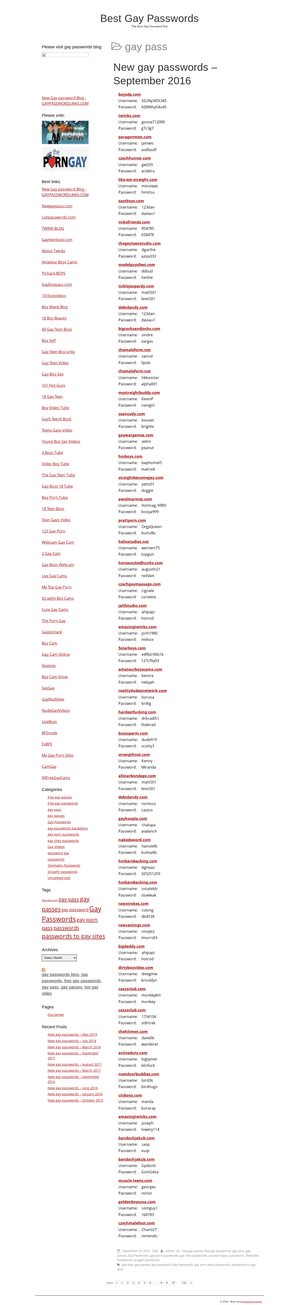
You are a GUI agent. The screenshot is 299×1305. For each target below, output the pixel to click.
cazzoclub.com (132, 988)
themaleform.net (134, 349)
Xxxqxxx (49, 665)
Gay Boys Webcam (58, 564)
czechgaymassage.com (139, 584)
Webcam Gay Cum (58, 542)
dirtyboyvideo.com (135, 967)
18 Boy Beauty (54, 318)
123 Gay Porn (53, 531)
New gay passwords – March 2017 (74, 1070)
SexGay (48, 688)
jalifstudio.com (132, 605)
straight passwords (146, 1260)
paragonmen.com (135, 136)
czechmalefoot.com (136, 1223)
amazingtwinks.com (137, 626)
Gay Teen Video (55, 362)
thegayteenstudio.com (139, 243)
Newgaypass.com (57, 206)
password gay (218, 1255)
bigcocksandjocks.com (139, 328)
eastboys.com (131, 200)
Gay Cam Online (56, 654)
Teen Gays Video (56, 519)
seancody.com (131, 413)
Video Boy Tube (55, 463)
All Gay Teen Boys (57, 329)
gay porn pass (204, 1264)
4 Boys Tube (52, 452)
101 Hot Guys (53, 385)
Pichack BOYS (53, 273)
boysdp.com (129, 94)
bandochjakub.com (136, 1138)
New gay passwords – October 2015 (75, 1100)
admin (169, 1251)
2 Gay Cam (51, 553)
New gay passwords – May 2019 (72, 1034)
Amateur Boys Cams (59, 262)
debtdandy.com (133, 307)
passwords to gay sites (73, 936)
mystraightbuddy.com (139, 392)
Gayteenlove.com (57, 239)
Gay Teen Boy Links (58, 351)
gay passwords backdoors (68, 828)
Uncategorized (59, 878)
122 (184, 1282)
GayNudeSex (53, 699)
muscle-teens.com (135, 1180)
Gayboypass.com (57, 284)
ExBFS (47, 744)
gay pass (238, 1251)
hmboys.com (130, 456)
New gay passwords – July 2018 (72, 1041)
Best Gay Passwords (149, 18)
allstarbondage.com (137, 775)
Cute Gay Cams (55, 609)
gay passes (142, 1264)
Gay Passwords (138, 1255)
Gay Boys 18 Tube (57, 486)
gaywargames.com (135, 435)
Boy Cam (49, 643)
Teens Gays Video (57, 430)
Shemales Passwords (64, 865)
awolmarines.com (135, 499)
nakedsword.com (134, 839)
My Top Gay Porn (56, 587)
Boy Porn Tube (55, 497)
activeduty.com (132, 1052)
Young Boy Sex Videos (61, 441)
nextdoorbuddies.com (138, 1074)
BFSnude (49, 732)
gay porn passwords (164, 1255)
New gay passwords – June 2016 (73, 1088)
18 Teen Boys (53, 508)
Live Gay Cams (54, 575)
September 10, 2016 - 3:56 (140, 1251)
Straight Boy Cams (58, 598)
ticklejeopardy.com (136, 286)
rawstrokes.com (133, 903)
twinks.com (129, 115)
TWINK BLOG (53, 228)
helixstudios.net (133, 541)
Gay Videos (56, 846)
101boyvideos (54, 295)
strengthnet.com (134, 754)
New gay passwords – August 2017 (75, 1064)
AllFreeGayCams (56, 777)
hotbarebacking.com (137, 861)
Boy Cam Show (55, 676)
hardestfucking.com (137, 712)
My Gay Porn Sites (58, 755)
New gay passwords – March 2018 (74, 1047)
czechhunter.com (134, 158)
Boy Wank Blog (55, 306)
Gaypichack (52, 632)
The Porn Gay (54, 620)
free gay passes (192, 1251)
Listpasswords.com (59, 217)
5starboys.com (132, 648)
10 (173, 1282)
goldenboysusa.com (137, 1201)
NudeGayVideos (56, 710)
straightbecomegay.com (141, 477)
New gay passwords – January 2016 (75, 1094)
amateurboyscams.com (140, 669)
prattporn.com (132, 520)
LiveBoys (49, 721)
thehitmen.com (133, 1031)
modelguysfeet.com (136, 264)
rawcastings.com (134, 925)
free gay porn (50, 900)
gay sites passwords (193, 1255)
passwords (236, 1255)
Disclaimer (56, 1014)
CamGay (49, 766)
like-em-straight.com (137, 179)
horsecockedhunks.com (140, 562)
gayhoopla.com (132, 818)
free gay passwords (217, 1251)
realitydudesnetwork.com (142, 690)
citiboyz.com (130, 1095)
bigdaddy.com (131, 946)
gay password (161, 1264)
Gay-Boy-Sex (53, 374)
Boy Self (49, 340)
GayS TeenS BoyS (56, 419)
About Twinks (53, 250)
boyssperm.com (133, 733)
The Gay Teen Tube (58, 475)
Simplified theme (252, 1301)
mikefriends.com (134, 222)
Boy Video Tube (55, 407)
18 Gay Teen (52, 396)
